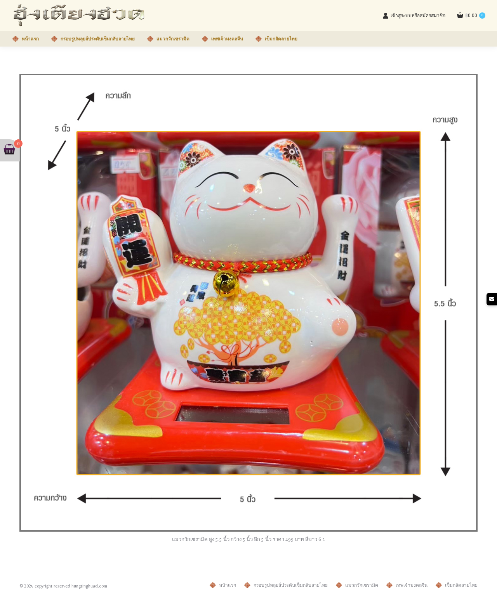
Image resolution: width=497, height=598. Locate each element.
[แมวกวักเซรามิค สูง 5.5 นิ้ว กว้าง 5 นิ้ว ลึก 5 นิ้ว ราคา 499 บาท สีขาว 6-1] (248, 303)
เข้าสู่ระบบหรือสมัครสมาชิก (418, 15)
